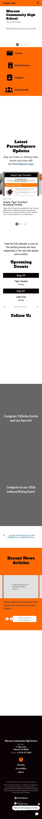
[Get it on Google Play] (21, 803)
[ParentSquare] (21, 797)
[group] (21, 419)
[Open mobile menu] (38, 3)
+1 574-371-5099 (24, 752)
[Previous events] (4, 306)
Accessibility (21, 768)
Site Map (21, 765)
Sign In (21, 772)
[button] (10, 3)
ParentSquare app (22, 164)
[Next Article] (25, 224)
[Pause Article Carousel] (16, 224)
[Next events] (37, 306)
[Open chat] (37, 814)
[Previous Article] (21, 224)
